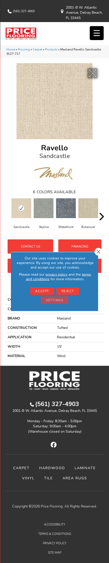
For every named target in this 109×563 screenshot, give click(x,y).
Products (51, 49)
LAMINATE (85, 468)
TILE (48, 478)
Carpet (37, 49)
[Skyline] (43, 208)
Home (10, 49)
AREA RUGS (75, 478)
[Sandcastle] (21, 208)
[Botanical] (88, 208)
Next (101, 209)
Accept (42, 291)
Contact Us (30, 246)
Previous (7, 209)
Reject (67, 291)
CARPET (21, 468)
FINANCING (79, 246)
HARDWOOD (52, 468)
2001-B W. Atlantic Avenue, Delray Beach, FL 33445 (84, 12)
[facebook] (54, 445)
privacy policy (56, 274)
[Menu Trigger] (97, 33)
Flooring (24, 49)
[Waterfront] (66, 208)
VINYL (28, 478)
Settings (54, 300)
